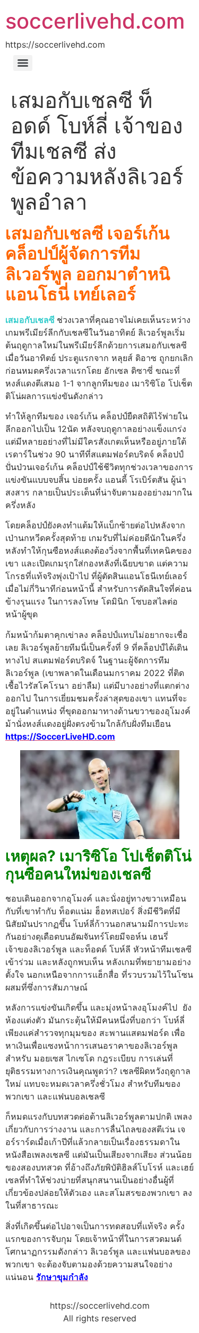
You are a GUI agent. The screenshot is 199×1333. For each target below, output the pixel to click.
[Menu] (22, 63)
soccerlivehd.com (95, 21)
